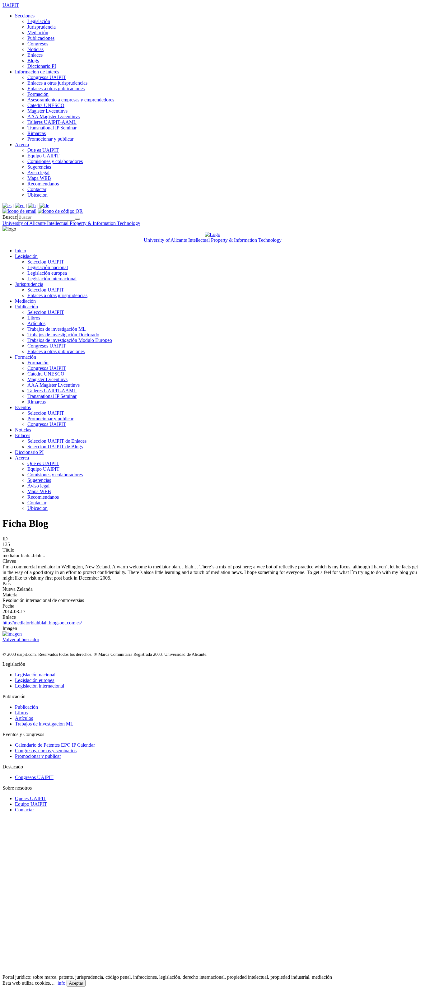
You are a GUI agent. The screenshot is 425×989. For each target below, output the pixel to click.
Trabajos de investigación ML (56, 329)
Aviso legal (38, 172)
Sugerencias (39, 167)
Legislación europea (47, 273)
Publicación (26, 306)
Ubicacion (37, 195)
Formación (38, 94)
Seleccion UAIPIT (45, 261)
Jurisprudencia (41, 27)
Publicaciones (40, 38)
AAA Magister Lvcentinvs (53, 116)
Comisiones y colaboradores (55, 161)
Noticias (35, 49)
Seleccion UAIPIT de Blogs (55, 446)
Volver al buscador (20, 639)
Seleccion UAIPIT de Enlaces (56, 441)
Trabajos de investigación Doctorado (63, 334)
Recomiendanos (43, 183)
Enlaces (35, 55)
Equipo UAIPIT (43, 155)
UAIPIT (10, 5)
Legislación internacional (52, 278)
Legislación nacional (47, 267)
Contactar (36, 189)
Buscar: (9, 217)
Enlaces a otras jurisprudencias (57, 83)
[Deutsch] (44, 205)
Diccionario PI (41, 66)
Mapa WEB (39, 178)
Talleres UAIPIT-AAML (52, 122)
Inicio (20, 250)
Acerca (22, 144)
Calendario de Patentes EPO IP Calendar (55, 745)
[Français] (32, 205)
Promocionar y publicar (50, 139)
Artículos (36, 323)
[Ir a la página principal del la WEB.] (212, 234)
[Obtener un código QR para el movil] (60, 211)
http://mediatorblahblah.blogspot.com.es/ (42, 622)
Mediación (37, 32)
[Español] (7, 205)
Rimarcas (36, 133)
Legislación (38, 21)
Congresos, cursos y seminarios (46, 750)
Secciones (25, 15)
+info (60, 983)
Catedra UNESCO (45, 105)
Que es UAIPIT (43, 150)
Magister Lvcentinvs (47, 111)
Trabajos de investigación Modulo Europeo (69, 340)
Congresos (37, 43)
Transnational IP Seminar (52, 127)
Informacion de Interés (37, 71)
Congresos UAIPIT (46, 77)
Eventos (23, 407)
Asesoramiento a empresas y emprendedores (70, 99)
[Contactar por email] (19, 211)
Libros (33, 317)
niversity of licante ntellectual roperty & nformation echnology (71, 223)
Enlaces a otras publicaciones (56, 88)
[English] (20, 205)
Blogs (33, 60)
